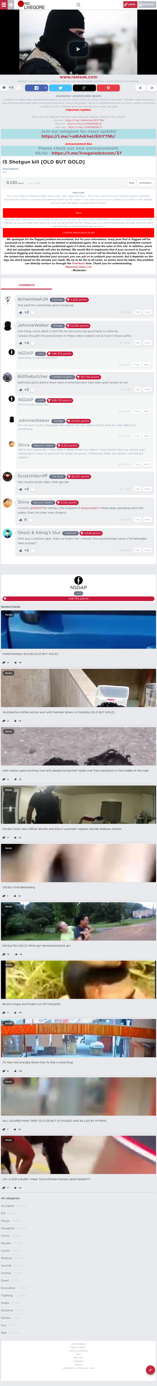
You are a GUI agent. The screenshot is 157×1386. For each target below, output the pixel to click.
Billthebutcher (33, 376)
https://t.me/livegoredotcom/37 (87, 153)
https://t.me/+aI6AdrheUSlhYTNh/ (84, 120)
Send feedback (78, 1344)
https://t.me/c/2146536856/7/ (85, 127)
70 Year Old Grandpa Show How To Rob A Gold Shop (37, 1062)
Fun (3, 1325)
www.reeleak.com (78, 77)
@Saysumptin (90, 508)
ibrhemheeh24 (33, 299)
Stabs (5, 1303)
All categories (10, 1198)
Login (131, 4)
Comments (27, 285)
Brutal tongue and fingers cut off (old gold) (31, 1004)
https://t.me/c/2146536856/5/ (84, 124)
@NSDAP (36, 508)
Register (148, 4)
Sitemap (78, 1365)
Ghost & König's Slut (39, 533)
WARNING (78, 1361)
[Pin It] (108, 88)
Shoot (5, 1221)
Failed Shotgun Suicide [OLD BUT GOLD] (30, 654)
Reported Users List (78, 266)
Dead (5, 1280)
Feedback (78, 263)
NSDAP (25, 353)
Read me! (78, 1358)
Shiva (24, 445)
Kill (3, 1213)
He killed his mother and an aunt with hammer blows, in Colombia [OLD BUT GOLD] (58, 712)
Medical (6, 1258)
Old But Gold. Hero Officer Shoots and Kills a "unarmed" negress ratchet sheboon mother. (62, 829)
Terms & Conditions (78, 1351)
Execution (8, 1288)
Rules (78, 1354)
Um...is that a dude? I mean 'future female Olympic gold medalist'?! (46, 1179)
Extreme (7, 1310)
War (4, 1332)
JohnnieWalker (33, 325)
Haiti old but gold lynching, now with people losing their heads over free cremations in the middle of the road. (75, 770)
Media (8, 615)
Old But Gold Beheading (18, 887)
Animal (6, 1273)
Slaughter (8, 1228)
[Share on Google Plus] (84, 88)
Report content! (78, 1347)
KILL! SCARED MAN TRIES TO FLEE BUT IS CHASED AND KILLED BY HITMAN (54, 1121)
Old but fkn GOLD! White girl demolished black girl (36, 946)
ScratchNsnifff (32, 476)
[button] (78, 49)
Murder (6, 1243)
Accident (7, 1206)
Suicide (6, 1265)
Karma (5, 1318)
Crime (5, 1235)
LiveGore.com (82, 1368)
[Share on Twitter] (60, 88)
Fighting (7, 1295)
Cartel (5, 1250)
